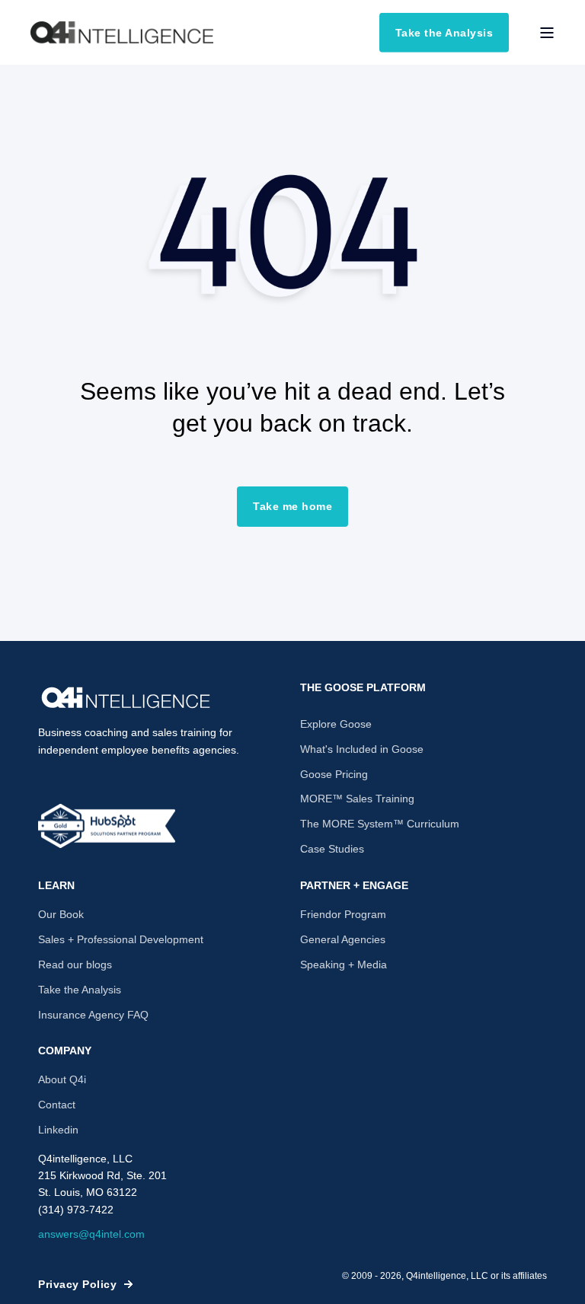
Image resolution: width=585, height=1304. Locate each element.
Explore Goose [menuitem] (336, 724)
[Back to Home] (121, 32)
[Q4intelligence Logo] (125, 698)
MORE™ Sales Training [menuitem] (357, 798)
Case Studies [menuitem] (332, 849)
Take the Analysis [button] (444, 32)
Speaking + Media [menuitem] (343, 964)
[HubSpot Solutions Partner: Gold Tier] (106, 826)
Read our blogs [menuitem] (75, 964)
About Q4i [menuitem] (62, 1079)
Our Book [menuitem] (61, 914)
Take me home (292, 506)
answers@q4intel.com (91, 1234)
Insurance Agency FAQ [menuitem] (93, 1015)
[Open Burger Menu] (547, 33)
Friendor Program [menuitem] (343, 914)
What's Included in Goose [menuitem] (362, 749)
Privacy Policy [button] (77, 1284)
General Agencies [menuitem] (342, 939)
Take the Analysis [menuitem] (79, 990)
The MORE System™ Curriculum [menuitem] (379, 824)
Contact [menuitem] (56, 1104)
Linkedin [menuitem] (58, 1130)
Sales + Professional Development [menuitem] (120, 939)
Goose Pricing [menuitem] (334, 774)
